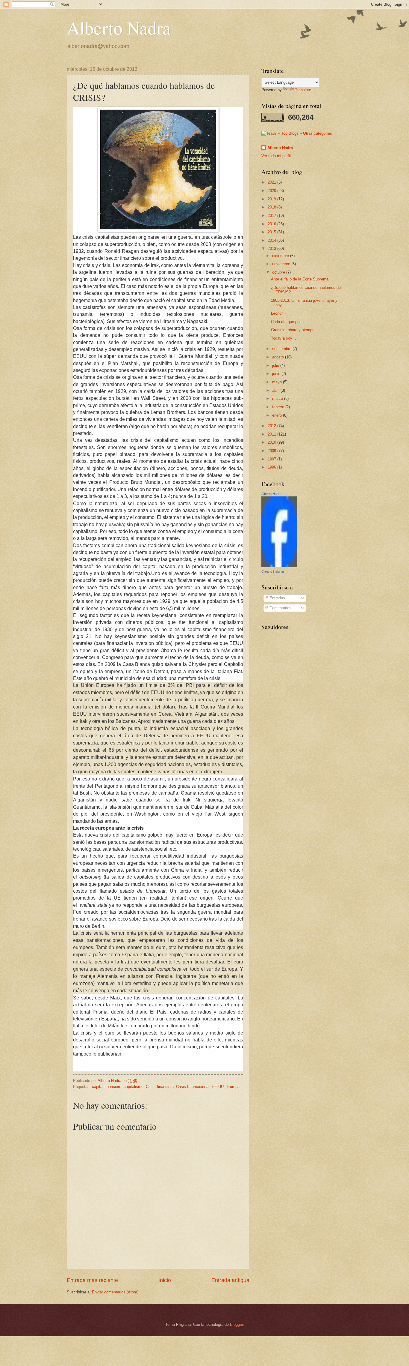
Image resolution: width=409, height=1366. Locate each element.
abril (276, 390)
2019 (272, 199)
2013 (272, 248)
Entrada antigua (230, 1280)
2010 (272, 442)
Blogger (236, 1324)
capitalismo (133, 1086)
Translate (303, 90)
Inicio (164, 1280)
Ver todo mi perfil (276, 156)
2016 (272, 224)
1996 (272, 467)
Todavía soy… (283, 338)
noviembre (281, 264)
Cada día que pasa (287, 321)
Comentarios (279, 608)
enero (277, 415)
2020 (272, 190)
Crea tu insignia (272, 571)
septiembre (282, 348)
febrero (278, 407)
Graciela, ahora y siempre (293, 330)
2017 (272, 215)
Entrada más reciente (92, 1280)
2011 (272, 434)
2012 (272, 426)
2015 (272, 232)
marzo (278, 398)
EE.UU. (218, 1086)
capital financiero (106, 1086)
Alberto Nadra (119, 28)
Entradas (276, 598)
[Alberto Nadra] (279, 566)
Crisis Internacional (192, 1086)
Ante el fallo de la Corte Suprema (299, 279)
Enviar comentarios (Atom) (115, 1292)
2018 (272, 207)
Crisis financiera (160, 1086)
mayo (277, 382)
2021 (272, 182)
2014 (272, 240)
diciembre (281, 255)
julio (276, 365)
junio (276, 373)
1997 (272, 459)
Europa (233, 1086)
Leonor (277, 313)
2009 (272, 450)
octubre (279, 272)
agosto (278, 357)
